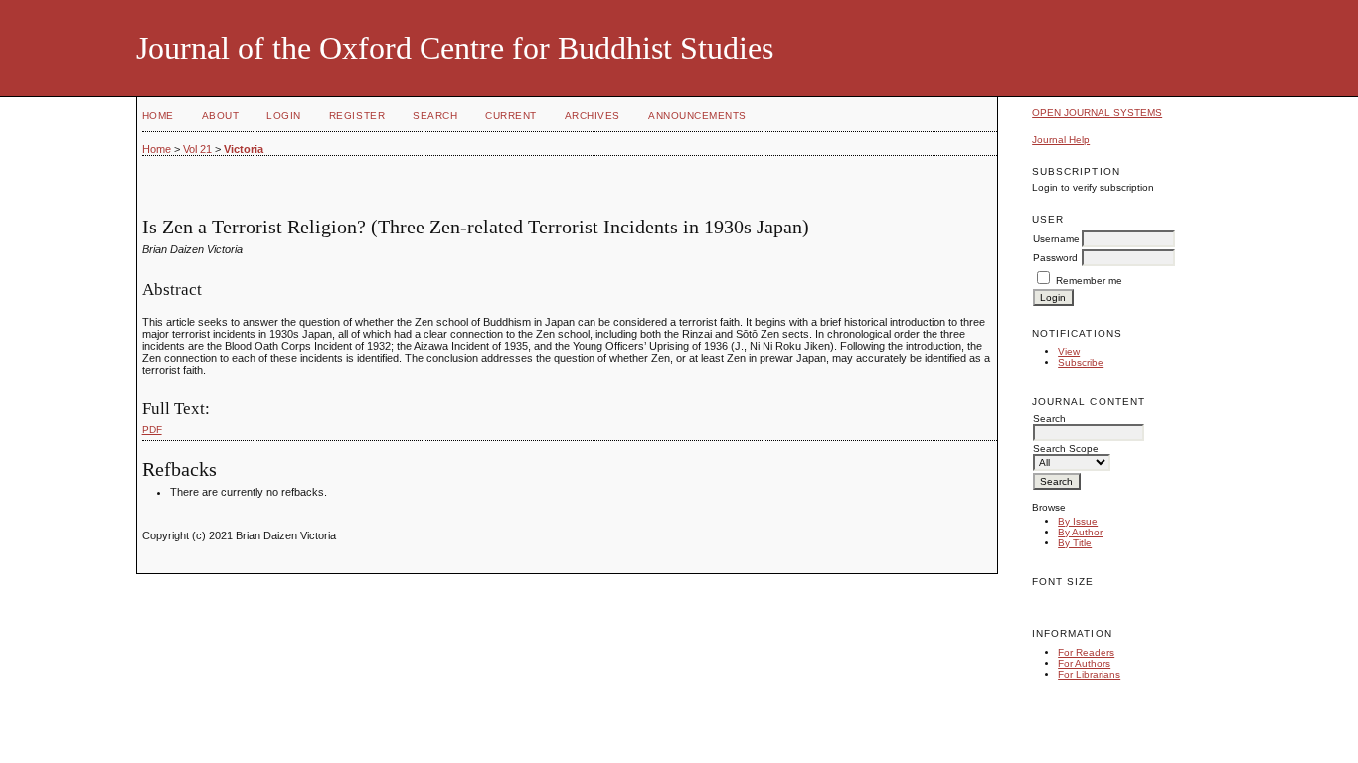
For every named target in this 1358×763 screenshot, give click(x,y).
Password (1055, 257)
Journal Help (1061, 139)
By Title (1075, 542)
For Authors (1084, 663)
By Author (1080, 532)
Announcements (697, 115)
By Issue (1078, 521)
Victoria (243, 149)
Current (511, 115)
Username (1056, 238)
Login (283, 115)
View (1069, 351)
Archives (592, 115)
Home (158, 115)
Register (357, 115)
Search (435, 115)
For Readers (1086, 652)
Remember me (1089, 280)
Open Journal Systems (1097, 112)
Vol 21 (197, 149)
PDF (152, 429)
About (221, 115)
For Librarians (1089, 674)
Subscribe (1080, 362)
